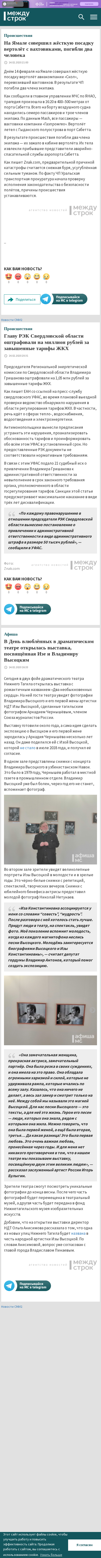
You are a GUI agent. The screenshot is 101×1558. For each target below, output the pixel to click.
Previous (8, 1010)
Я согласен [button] (85, 1545)
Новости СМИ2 (11, 320)
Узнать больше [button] (51, 1555)
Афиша (11, 634)
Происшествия (18, 35)
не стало (27, 747)
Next (92, 1010)
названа (78, 1233)
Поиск (81, 17)
